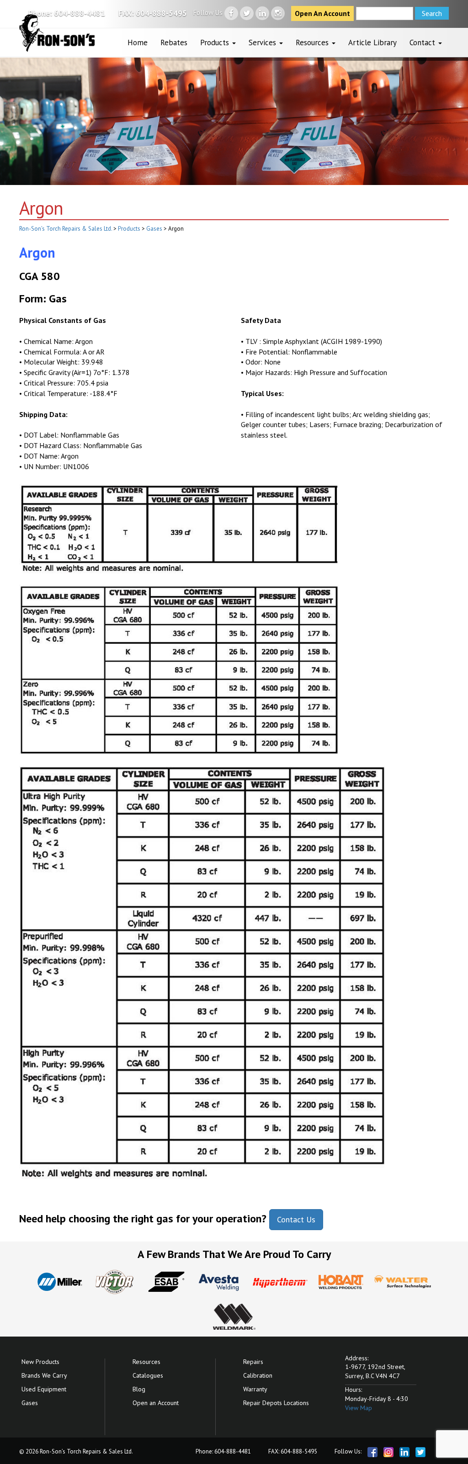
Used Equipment (43, 1389)
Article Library (372, 42)
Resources (313, 42)
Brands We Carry (44, 1375)
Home (138, 42)
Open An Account (322, 13)
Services (263, 42)
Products (215, 42)
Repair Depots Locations (276, 1403)
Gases (29, 1403)
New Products (40, 1362)
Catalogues (148, 1375)
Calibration (257, 1375)
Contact (423, 42)
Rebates (173, 42)
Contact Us (296, 1219)
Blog (139, 1389)
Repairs (253, 1362)
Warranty (255, 1389)
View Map (358, 1408)
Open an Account (156, 1403)
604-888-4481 (79, 13)
